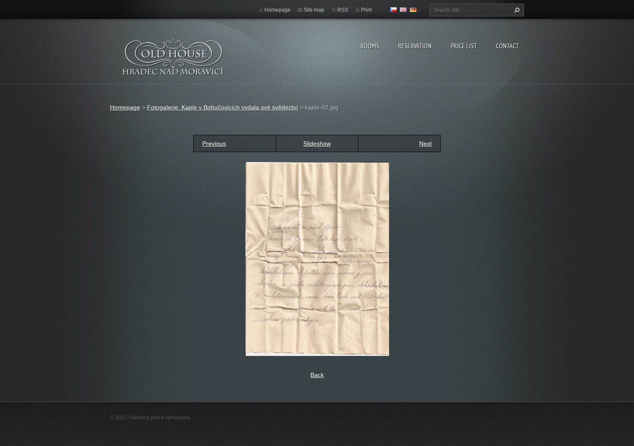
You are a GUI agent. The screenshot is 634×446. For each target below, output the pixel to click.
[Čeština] (393, 9)
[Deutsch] (413, 9)
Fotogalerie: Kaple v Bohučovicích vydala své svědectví (222, 107)
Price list (464, 45)
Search (515, 9)
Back (317, 374)
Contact (507, 45)
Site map (314, 10)
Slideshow (317, 143)
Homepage (277, 10)
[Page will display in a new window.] (317, 258)
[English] (403, 9)
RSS (342, 10)
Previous (214, 143)
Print (366, 10)
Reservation (415, 45)
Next (425, 143)
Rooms (370, 45)
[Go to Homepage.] (173, 63)
